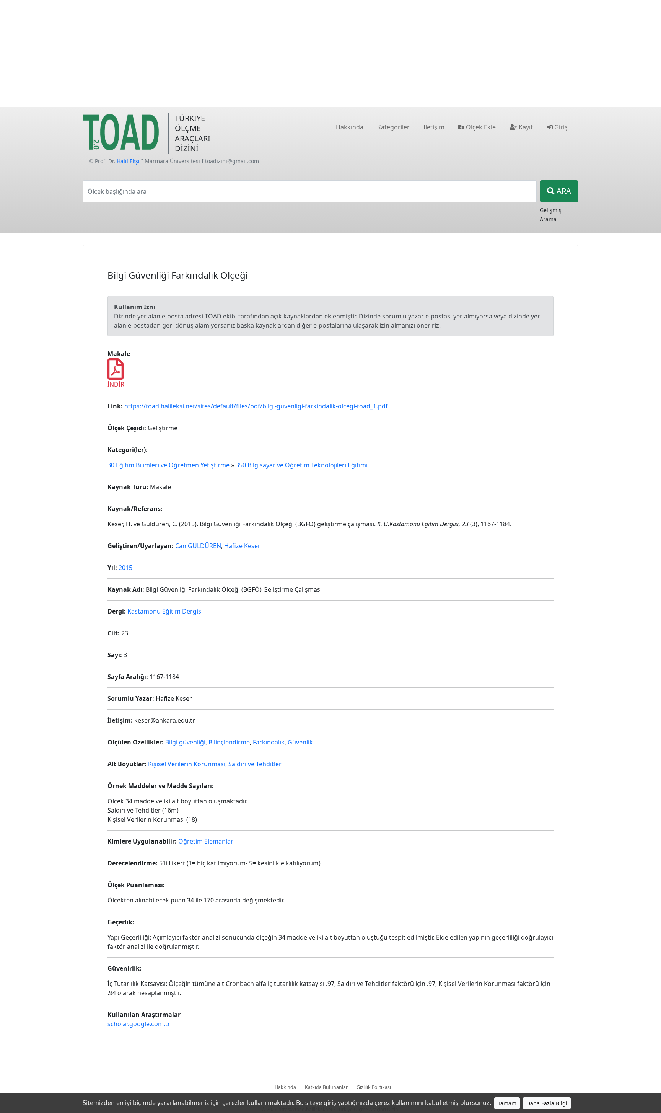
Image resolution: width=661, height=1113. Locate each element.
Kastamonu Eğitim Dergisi (165, 611)
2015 (125, 567)
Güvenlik (300, 742)
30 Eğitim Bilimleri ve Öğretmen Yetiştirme (168, 465)
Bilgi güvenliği (185, 742)
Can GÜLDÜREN (198, 546)
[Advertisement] (330, 53)
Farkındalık (269, 742)
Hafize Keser (242, 546)
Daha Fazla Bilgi (546, 1103)
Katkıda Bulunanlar (326, 1087)
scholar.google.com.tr (138, 1024)
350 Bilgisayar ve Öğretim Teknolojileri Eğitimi (302, 465)
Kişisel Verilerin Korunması (186, 764)
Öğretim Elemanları (206, 841)
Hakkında (285, 1087)
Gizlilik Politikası (374, 1087)
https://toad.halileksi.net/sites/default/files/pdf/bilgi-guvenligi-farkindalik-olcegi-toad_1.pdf (256, 406)
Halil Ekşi (128, 161)
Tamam (507, 1103)
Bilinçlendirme (229, 742)
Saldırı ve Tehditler (255, 764)
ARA (563, 191)
